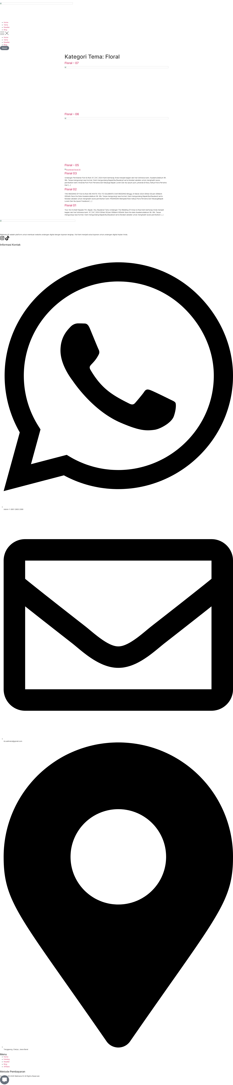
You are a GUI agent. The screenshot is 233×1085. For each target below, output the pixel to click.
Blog (5, 30)
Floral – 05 (72, 165)
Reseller (7, 27)
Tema (6, 25)
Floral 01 (70, 205)
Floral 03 (71, 173)
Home (6, 22)
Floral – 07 (72, 63)
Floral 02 (71, 189)
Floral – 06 (72, 114)
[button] (116, 33)
